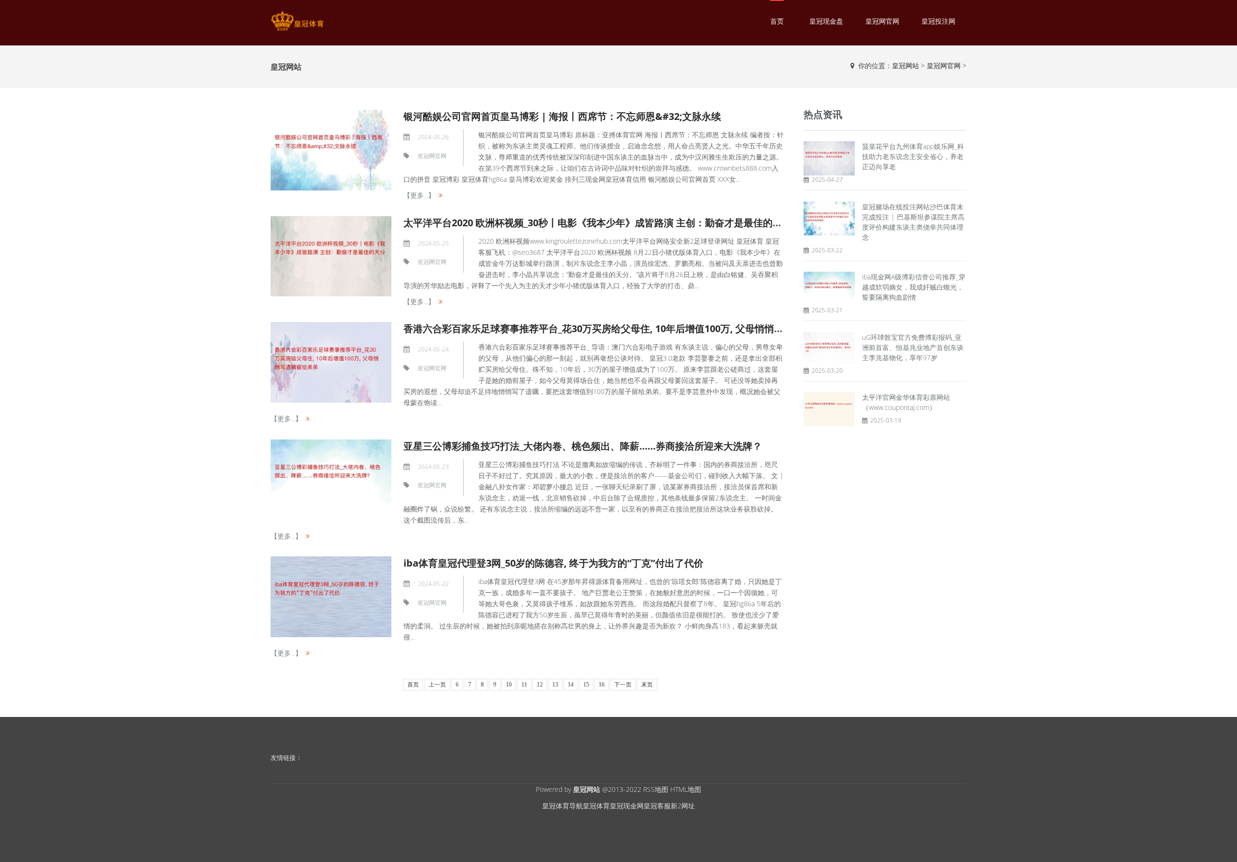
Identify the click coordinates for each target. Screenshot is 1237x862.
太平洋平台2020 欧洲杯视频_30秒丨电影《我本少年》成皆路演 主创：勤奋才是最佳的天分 (597, 222)
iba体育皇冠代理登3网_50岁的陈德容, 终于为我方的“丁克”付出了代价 (553, 563)
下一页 (623, 684)
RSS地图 (655, 789)
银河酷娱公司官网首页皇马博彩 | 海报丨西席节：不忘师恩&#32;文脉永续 (562, 116)
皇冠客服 (657, 805)
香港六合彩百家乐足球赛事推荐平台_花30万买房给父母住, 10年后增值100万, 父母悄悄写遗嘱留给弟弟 (622, 328)
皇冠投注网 (938, 21)
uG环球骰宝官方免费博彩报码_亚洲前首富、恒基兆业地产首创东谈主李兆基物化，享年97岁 (913, 347)
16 (601, 684)
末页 (647, 684)
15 (586, 684)
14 (571, 684)
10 (509, 684)
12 (540, 684)
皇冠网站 (905, 65)
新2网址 (683, 805)
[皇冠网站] (297, 21)
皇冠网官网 (882, 21)
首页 (777, 21)
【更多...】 (419, 195)
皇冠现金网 (627, 805)
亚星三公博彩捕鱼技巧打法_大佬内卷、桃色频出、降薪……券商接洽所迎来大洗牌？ (582, 446)
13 (555, 684)
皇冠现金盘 (826, 21)
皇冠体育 (596, 805)
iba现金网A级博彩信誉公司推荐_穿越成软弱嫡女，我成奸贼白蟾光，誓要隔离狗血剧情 (913, 287)
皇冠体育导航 (562, 805)
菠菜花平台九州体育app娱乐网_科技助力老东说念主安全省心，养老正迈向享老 (913, 156)
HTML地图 (685, 789)
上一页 (437, 684)
